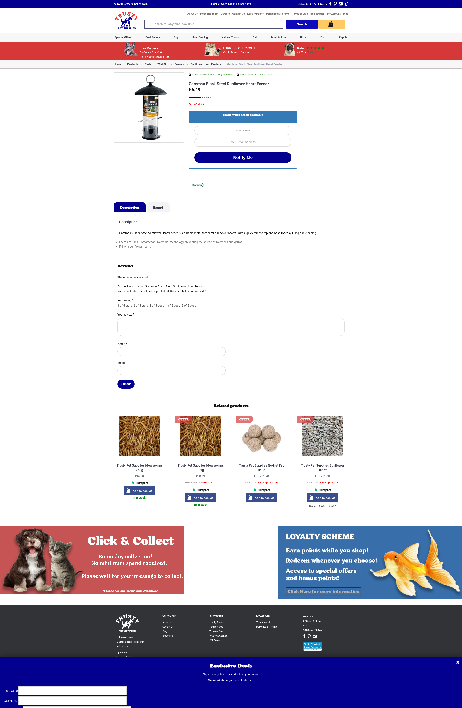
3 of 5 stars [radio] (157, 305)
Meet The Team (209, 13)
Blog (345, 13)
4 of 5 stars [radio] (173, 305)
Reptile (343, 37)
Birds (303, 37)
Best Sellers (152, 37)
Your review (125, 314)
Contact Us (238, 13)
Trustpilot (312, 52)
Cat (255, 37)
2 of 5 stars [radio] (141, 305)
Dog (176, 37)
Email (122, 363)
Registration (317, 13)
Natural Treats (230, 37)
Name (122, 344)
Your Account (263, 622)
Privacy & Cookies (218, 635)
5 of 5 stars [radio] (189, 305)
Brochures (167, 635)
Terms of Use (216, 626)
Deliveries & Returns (277, 13)
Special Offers (123, 37)
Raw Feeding (200, 37)
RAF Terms (215, 640)
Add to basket (264, 498)
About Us (192, 13)
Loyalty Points (255, 13)
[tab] (130, 207)
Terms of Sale (300, 13)
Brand (158, 208)
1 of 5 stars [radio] (124, 305)
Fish (322, 37)
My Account (334, 13)
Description (129, 208)
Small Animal (278, 37)
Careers (225, 13)
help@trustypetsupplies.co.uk (131, 4)
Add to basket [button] (142, 491)
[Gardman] (198, 185)
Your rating (125, 300)
